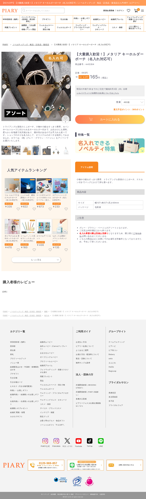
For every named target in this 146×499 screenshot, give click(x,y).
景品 (42, 381)
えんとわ (112, 363)
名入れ (46, 315)
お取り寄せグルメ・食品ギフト (52, 421)
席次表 (13, 350)
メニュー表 (14, 363)
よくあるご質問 (82, 350)
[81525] (18, 250)
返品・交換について (84, 358)
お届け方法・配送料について (87, 354)
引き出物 (13, 378)
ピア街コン (113, 350)
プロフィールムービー (49, 361)
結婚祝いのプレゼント (19, 408)
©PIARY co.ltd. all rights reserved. (73, 497)
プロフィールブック (18, 358)
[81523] (50, 250)
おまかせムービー (47, 353)
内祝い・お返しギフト (19, 390)
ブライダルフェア (116, 405)
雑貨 (46, 311)
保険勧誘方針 (94, 494)
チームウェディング (117, 342)
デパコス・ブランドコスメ (50, 408)
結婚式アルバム (117, 19)
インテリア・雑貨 (47, 412)
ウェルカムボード (47, 389)
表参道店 (112, 393)
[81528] (34, 209)
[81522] (66, 250)
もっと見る (36, 259)
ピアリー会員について (85, 346)
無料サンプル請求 (83, 363)
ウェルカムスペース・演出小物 (52, 385)
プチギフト (14, 374)
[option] (36, 86)
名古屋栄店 (113, 397)
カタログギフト (16, 416)
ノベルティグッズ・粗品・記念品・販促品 (25, 311)
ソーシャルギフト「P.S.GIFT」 (52, 425)
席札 (12, 354)
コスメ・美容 (45, 404)
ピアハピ (112, 346)
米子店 (111, 401)
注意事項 (102, 494)
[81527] (50, 209)
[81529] (18, 209)
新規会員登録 (108, 10)
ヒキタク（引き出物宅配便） (21, 386)
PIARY (5, 311)
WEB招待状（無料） (11, 19)
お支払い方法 (81, 342)
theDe (111, 367)
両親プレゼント (46, 376)
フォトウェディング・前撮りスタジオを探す (135, 19)
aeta (110, 358)
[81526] (66, 209)
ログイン (120, 10)
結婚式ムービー (46, 342)
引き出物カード (16, 382)
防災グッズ (44, 416)
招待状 (13, 346)
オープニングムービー (49, 357)
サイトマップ (45, 494)
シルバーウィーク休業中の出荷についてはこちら (98, 93)
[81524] (34, 250)
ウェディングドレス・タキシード (53, 400)
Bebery (112, 354)
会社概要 (53, 494)
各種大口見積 (81, 399)
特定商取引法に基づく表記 (65, 494)
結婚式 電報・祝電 (17, 412)
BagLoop (112, 371)
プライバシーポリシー (82, 494)
